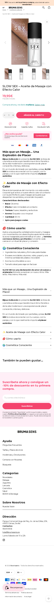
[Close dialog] (52, 291)
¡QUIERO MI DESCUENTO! (40, 314)
